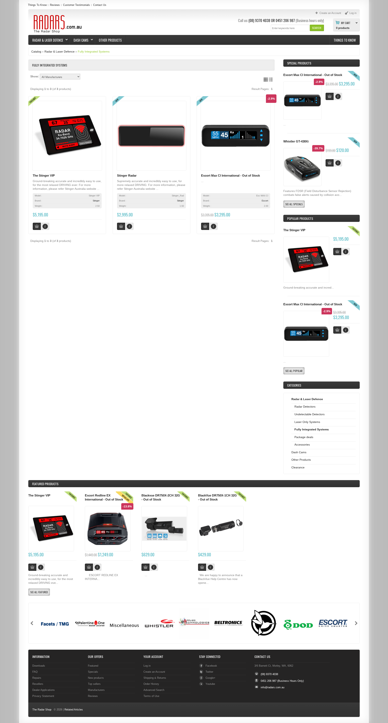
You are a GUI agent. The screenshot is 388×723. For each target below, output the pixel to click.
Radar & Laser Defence (45, 40)
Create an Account (154, 671)
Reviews (55, 4)
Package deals (303, 437)
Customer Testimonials (76, 4)
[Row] (271, 79)
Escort (265, 200)
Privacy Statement (43, 696)
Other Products (110, 40)
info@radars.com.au (272, 687)
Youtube (210, 683)
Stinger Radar (127, 175)
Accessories (302, 444)
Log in (147, 665)
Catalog (36, 51)
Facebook (211, 665)
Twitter (209, 671)
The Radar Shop (41, 709)
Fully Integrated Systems (94, 51)
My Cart (345, 22)
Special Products (299, 63)
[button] (317, 28)
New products (96, 677)
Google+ (210, 677)
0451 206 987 (285, 20)
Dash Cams (79, 40)
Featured (93, 665)
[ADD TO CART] (337, 251)
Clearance (298, 467)
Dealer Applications (43, 689)
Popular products (300, 218)
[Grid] (266, 79)
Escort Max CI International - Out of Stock (230, 175)
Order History (151, 683)
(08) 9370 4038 (259, 20)
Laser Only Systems (307, 422)
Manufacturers (96, 689)
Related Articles (73, 709)
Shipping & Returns (154, 677)
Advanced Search (153, 689)
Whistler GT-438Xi (296, 141)
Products (45, 483)
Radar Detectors (304, 406)
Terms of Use (151, 696)
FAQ (35, 671)
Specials (93, 671)
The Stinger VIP (44, 175)
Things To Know (37, 4)
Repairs (36, 677)
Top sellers (94, 683)
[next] (356, 623)
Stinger (96, 200)
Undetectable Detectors (309, 414)
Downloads (38, 665)
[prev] (32, 623)
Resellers (37, 683)
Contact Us (99, 4)
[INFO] (346, 251)
